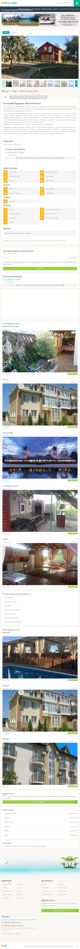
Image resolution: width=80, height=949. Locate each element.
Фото (6, 32)
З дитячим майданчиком (12, 618)
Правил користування (60, 240)
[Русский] (61, 2)
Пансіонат (46, 888)
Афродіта (6, 739)
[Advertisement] (40, 304)
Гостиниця (61, 884)
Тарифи (5, 888)
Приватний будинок (63, 891)
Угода (19, 891)
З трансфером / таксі (10, 601)
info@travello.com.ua (13, 926)
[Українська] (68, 2)
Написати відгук (39, 97)
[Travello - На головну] (40, 3)
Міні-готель (46, 891)
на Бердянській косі (10, 486)
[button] (74, 57)
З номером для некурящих (12, 609)
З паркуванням (8, 597)
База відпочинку (47, 894)
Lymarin (5, 539)
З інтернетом (8, 605)
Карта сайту (21, 898)
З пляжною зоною (10, 614)
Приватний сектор (63, 894)
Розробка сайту (7, 891)
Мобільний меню (77, 3)
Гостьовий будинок (63, 888)
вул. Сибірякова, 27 (9, 253)
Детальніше (72, 373)
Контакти (20, 884)
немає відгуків (73, 258)
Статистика (6, 898)
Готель (45, 884)
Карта (14, 32)
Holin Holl (6, 632)
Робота (20, 894)
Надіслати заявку (38, 802)
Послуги (14, 97)
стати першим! (26, 233)
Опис (5, 97)
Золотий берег (8, 433)
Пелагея (5, 379)
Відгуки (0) (25, 97)
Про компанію (7, 884)
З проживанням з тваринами (13, 622)
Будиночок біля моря (10, 326)
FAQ (19, 888)
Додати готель (7, 894)
